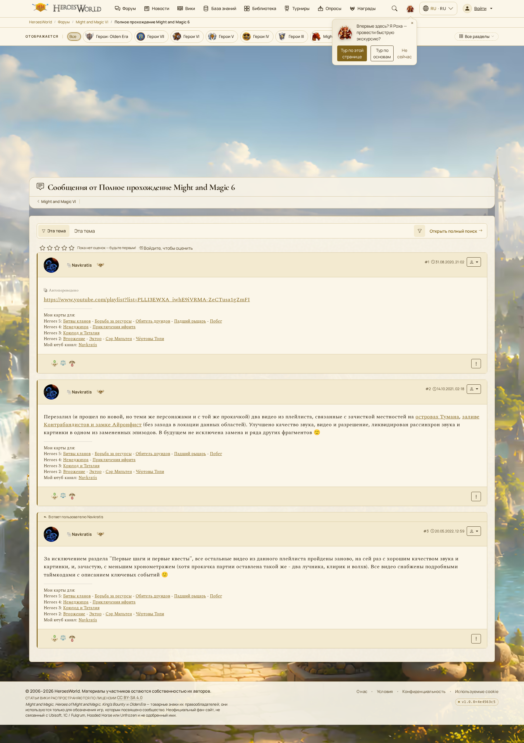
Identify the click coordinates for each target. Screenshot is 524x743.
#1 (427, 262)
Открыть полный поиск (453, 231)
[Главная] (66, 8)
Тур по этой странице (352, 53)
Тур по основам (382, 53)
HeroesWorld (40, 22)
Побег (216, 321)
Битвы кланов (77, 321)
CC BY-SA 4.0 (130, 698)
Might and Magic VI (92, 22)
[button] (477, 8)
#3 (426, 531)
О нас (362, 691)
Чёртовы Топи (150, 339)
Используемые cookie (477, 691)
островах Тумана (437, 417)
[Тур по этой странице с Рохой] (410, 8)
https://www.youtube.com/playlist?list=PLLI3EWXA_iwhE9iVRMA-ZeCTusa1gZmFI (147, 300)
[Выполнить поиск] (419, 231)
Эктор (95, 339)
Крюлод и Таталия (81, 333)
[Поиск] (394, 8)
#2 (428, 388)
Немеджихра (76, 327)
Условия (385, 691)
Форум (64, 22)
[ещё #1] (476, 363)
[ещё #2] (476, 496)
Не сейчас (404, 53)
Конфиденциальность (423, 691)
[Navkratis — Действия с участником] (474, 262)
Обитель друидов (153, 321)
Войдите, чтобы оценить (168, 248)
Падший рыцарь (190, 321)
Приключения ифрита (114, 327)
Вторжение (74, 339)
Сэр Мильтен (119, 339)
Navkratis (88, 345)
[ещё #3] (476, 638)
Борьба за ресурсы (113, 321)
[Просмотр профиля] (54, 265)
